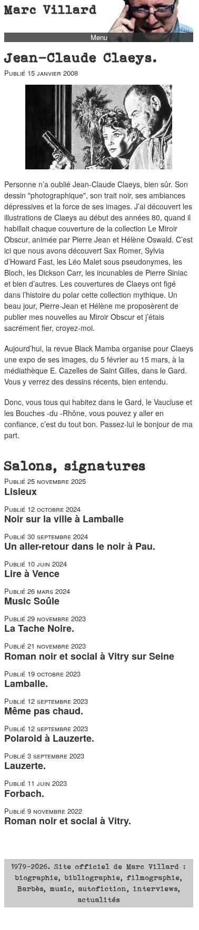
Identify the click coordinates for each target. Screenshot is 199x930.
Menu (99, 37)
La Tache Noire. (39, 628)
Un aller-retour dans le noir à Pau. (79, 546)
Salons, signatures (75, 465)
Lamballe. (26, 683)
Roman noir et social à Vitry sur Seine (89, 656)
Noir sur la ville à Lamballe (64, 518)
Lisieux (20, 491)
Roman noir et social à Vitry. (67, 820)
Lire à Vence (31, 573)
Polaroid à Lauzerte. (49, 738)
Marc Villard (50, 9)
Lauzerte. (25, 765)
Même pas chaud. (43, 710)
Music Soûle (31, 601)
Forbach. (24, 793)
